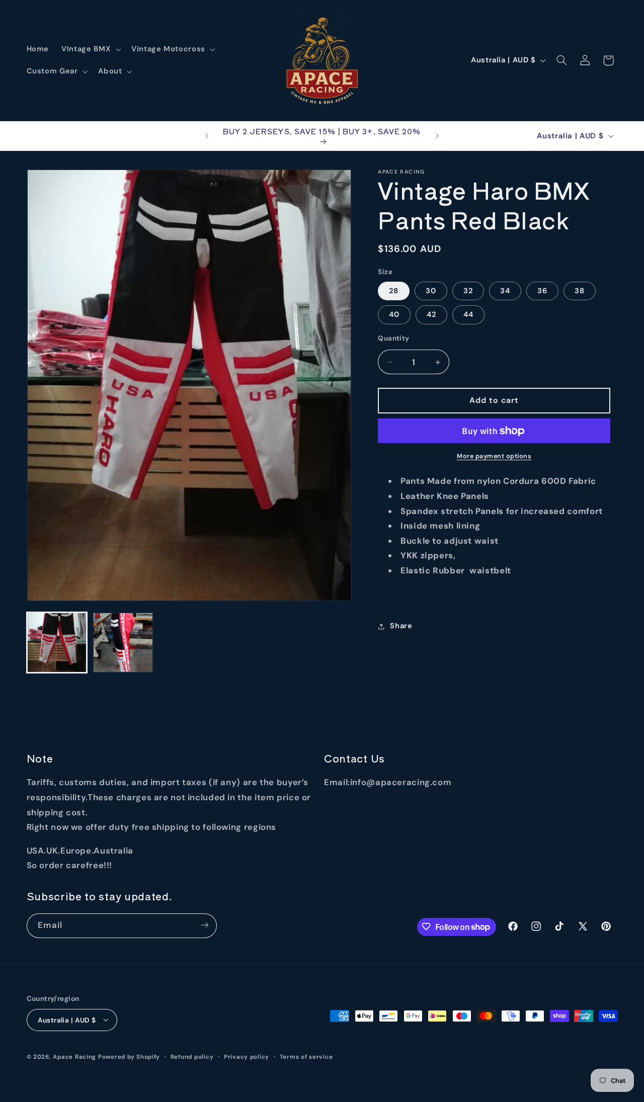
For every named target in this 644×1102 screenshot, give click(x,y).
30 (431, 291)
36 (542, 291)
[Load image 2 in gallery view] (123, 642)
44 (468, 314)
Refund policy (192, 1056)
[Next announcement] (437, 136)
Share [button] (401, 626)
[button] (90, 49)
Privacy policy (246, 1056)
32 (468, 291)
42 (431, 314)
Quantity (393, 338)
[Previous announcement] (207, 136)
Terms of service (306, 1056)
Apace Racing (74, 1056)
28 (393, 291)
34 (505, 291)
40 (394, 314)
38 (580, 291)
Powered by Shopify (129, 1056)
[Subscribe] (204, 925)
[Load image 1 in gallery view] (57, 642)
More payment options (494, 456)
